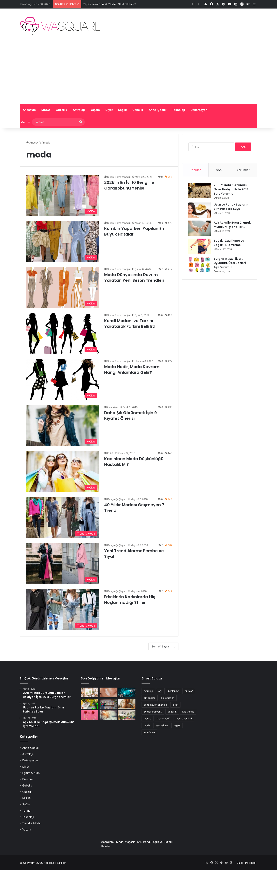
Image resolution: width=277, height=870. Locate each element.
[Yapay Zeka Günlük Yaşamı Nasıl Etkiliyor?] (126, 692)
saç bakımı (162, 725)
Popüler (195, 170)
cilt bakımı (149, 697)
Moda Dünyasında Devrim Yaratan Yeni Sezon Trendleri (134, 277)
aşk (160, 690)
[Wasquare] (60, 26)
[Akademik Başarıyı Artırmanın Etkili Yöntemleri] (108, 704)
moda (147, 725)
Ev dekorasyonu (153, 711)
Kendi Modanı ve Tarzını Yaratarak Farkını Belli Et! (130, 323)
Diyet (109, 109)
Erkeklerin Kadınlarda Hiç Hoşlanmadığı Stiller (129, 599)
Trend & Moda (31, 823)
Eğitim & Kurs (31, 773)
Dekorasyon (199, 109)
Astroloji (79, 109)
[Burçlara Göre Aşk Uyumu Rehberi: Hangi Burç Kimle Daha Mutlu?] (89, 715)
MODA (45, 109)
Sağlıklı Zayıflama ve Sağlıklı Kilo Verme (229, 243)
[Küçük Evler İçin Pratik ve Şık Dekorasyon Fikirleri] (89, 692)
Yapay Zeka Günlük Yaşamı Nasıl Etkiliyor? (109, 4)
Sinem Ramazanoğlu (119, 176)
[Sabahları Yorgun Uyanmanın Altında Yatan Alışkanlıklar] (108, 715)
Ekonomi (27, 779)
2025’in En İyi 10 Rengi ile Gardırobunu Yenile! (129, 185)
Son (219, 170)
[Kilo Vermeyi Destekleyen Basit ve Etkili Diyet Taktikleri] (89, 704)
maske (147, 718)
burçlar (189, 690)
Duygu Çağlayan (116, 499)
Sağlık (122, 109)
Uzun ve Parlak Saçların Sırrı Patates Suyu (231, 206)
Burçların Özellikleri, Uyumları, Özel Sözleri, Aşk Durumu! (230, 263)
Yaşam (95, 109)
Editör (110, 453)
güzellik (172, 711)
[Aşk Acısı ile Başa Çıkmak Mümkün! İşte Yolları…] (199, 228)
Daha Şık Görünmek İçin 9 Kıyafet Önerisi (130, 415)
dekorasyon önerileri (155, 704)
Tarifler (26, 810)
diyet (175, 704)
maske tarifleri (184, 718)
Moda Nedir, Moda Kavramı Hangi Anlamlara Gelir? (132, 369)
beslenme (173, 690)
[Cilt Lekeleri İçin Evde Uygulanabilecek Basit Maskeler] (108, 692)
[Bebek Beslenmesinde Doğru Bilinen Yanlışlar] (126, 704)
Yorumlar (243, 170)
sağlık (177, 725)
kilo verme (188, 711)
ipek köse (112, 407)
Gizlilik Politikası (246, 862)
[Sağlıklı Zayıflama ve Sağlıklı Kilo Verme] (199, 246)
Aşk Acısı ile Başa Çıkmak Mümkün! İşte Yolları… (232, 225)
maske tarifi (163, 718)
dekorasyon (167, 697)
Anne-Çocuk (157, 109)
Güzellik (61, 109)
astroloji (148, 690)
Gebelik (137, 109)
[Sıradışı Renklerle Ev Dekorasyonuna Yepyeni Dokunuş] (126, 715)
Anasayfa (29, 109)
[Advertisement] (138, 73)
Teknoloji (178, 109)
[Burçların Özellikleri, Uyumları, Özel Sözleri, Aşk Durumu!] (199, 264)
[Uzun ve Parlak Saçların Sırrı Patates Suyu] (199, 210)
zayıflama (149, 732)
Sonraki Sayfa (160, 646)
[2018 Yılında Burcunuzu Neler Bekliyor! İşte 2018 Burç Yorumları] (199, 190)
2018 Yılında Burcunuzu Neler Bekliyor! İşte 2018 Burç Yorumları (231, 189)
